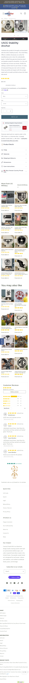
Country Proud (3, 631)
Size (2, 100)
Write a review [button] (14, 391)
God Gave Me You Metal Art (7, 304)
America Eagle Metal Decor (6, 372)
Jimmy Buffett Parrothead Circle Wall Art (20, 305)
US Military (6, 18)
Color (2, 93)
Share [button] (4, 177)
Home (2, 18)
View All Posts (3, 679)
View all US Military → (22, 185)
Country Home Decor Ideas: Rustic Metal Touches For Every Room (13, 663)
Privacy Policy (6, 511)
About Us (5, 529)
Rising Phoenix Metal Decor (6, 350)
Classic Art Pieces (4, 626)
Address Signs (3, 615)
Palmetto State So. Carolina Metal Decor (6, 328)
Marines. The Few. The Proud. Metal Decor (7, 228)
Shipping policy (19, 600)
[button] (3, 13)
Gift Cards (5, 493)
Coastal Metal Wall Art (5, 628)
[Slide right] (18, 35)
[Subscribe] (23, 571)
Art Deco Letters (3, 620)
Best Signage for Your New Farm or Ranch (9, 676)
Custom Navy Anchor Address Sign (6, 206)
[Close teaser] (4, 338)
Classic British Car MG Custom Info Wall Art (20, 372)
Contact (1, 656)
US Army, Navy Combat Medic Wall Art (21, 206)
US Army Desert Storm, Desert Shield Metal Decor (21, 251)
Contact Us (6, 533)
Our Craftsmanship (8, 525)
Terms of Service (7, 508)
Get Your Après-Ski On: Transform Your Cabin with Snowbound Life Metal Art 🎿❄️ (14, 672)
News (4, 536)
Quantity (3, 107)
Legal (4, 500)
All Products (2, 613)
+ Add (25, 127)
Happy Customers (7, 522)
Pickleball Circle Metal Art (21, 349)
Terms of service (11, 600)
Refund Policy (6, 504)
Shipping (3, 85)
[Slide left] (11, 35)
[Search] (21, 13)
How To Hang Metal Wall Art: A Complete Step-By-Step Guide (14, 667)
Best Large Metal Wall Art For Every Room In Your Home (12, 623)
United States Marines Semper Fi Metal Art (6, 273)
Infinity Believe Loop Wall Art (21, 328)
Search (4, 496)
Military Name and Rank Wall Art (7, 250)
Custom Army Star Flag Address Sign (21, 228)
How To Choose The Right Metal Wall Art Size (10, 669)
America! (2, 618)
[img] (12, 413)
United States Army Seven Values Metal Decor (21, 273)
